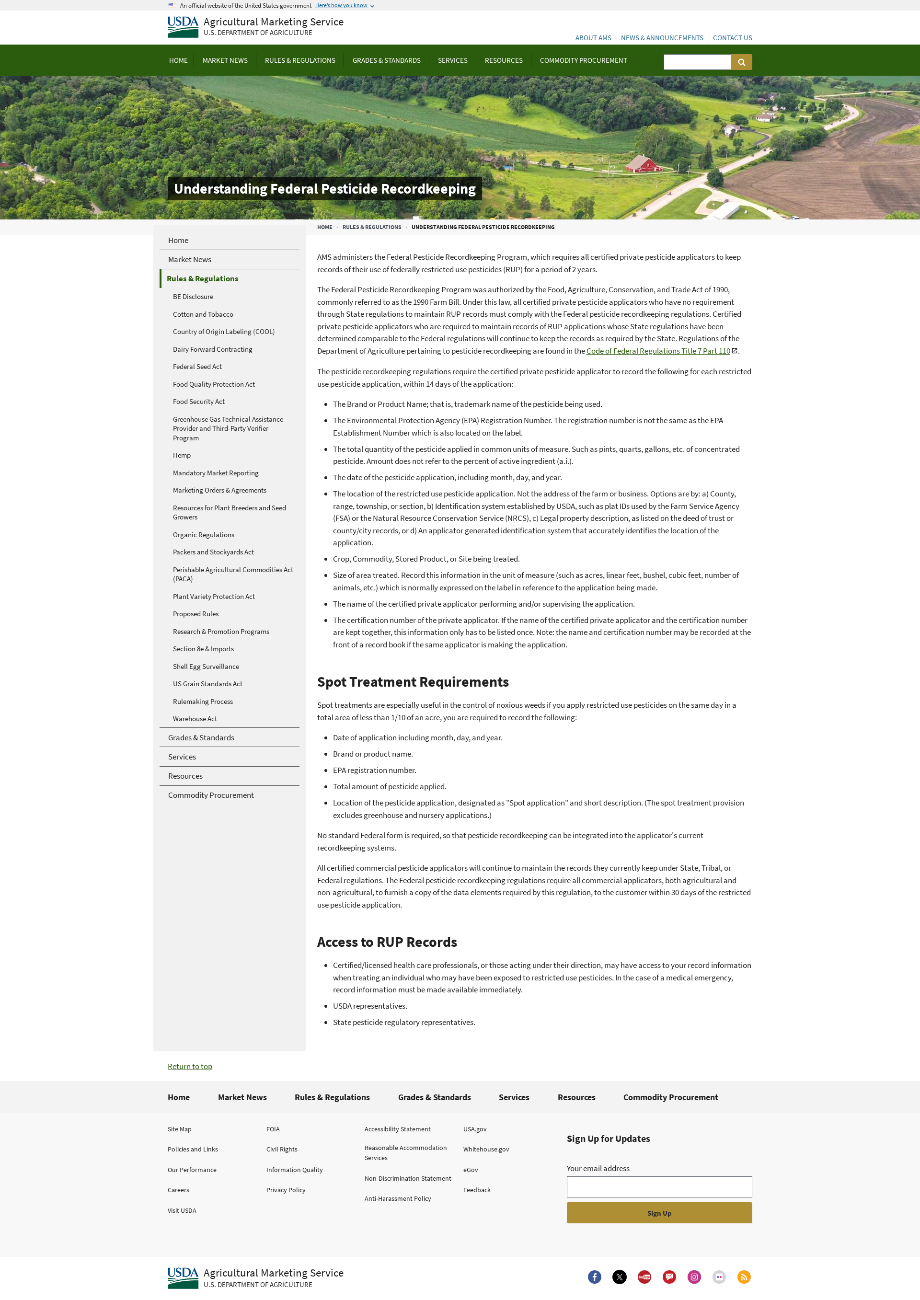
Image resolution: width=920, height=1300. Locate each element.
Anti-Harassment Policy (398, 1198)
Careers (178, 1189)
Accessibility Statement (398, 1129)
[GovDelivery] (669, 1277)
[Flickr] (719, 1277)
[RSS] (744, 1277)
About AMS (593, 37)
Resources (577, 1097)
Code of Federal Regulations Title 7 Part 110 (658, 350)
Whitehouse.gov (486, 1149)
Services (514, 1097)
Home (325, 226)
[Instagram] (694, 1277)
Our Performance (192, 1169)
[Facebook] (594, 1277)
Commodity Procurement (670, 1097)
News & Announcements (662, 37)
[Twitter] (619, 1277)
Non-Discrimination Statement (408, 1178)
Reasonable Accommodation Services (406, 1152)
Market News (242, 1097)
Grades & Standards (434, 1097)
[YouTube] (644, 1277)
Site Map (180, 1129)
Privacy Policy (286, 1189)
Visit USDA (182, 1210)
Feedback (477, 1189)
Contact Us (732, 37)
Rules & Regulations (372, 226)
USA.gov (475, 1129)
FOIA (273, 1129)
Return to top (190, 1066)
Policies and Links (193, 1149)
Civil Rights (282, 1149)
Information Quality (294, 1169)
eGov (470, 1169)
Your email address (598, 1168)
